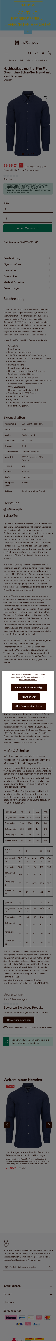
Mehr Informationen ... (28, 680)
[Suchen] (30, 53)
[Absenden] (50, 1267)
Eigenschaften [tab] (12, 264)
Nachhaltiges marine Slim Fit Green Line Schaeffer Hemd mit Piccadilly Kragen (27, 1154)
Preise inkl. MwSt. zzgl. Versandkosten (21, 170)
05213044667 (41, 983)
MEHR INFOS (28, 5)
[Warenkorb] (49, 53)
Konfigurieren (29, 697)
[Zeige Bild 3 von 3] (33, 154)
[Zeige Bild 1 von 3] (23, 154)
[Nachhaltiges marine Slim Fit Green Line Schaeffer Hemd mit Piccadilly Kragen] (28, 1115)
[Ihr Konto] (43, 53)
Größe (6, 203)
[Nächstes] (49, 123)
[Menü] (6, 53)
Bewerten (7, 179)
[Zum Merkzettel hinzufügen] (45, 97)
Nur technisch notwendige (29, 687)
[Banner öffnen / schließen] (28, 30)
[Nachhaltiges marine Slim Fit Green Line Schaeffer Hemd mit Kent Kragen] (28, 123)
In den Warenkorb (27, 228)
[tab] (27, 258)
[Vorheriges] (6, 123)
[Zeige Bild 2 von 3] (28, 154)
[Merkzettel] (36, 53)
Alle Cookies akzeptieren (28, 706)
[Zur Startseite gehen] (27, 43)
